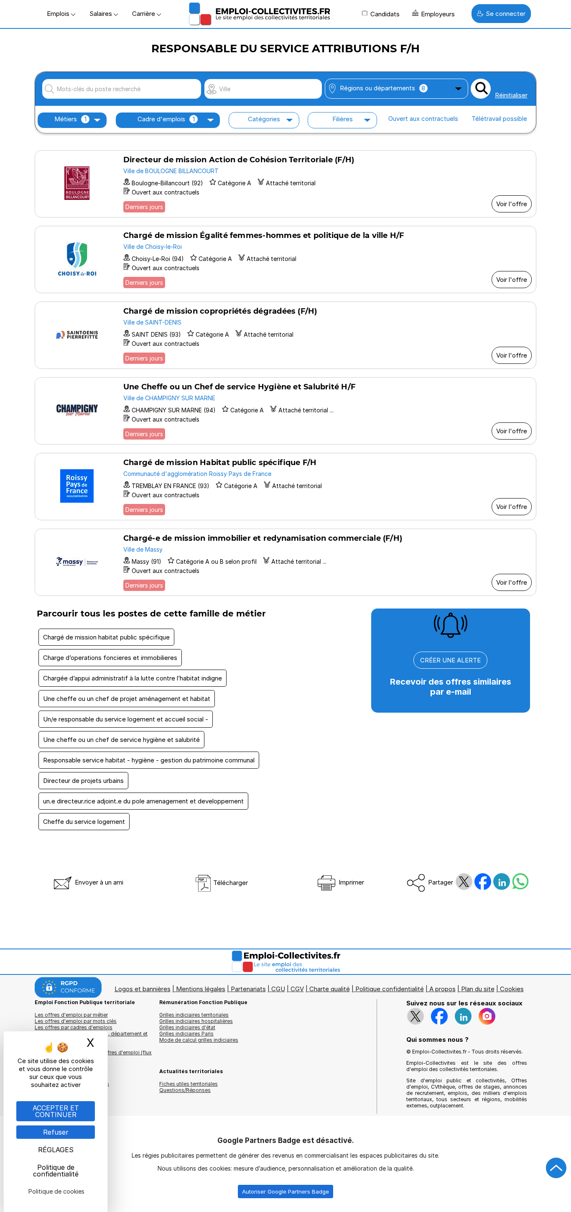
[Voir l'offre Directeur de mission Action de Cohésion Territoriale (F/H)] (285, 184)
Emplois (59, 14)
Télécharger (230, 883)
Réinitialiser (511, 95)
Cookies (512, 989)
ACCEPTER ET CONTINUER (56, 1111)
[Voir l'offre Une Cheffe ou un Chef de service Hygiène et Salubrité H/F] (285, 411)
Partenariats (248, 989)
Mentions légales (200, 989)
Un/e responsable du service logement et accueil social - (125, 719)
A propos (442, 989)
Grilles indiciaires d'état (187, 1027)
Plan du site (478, 989)
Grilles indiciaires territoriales (194, 1015)
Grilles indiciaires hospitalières (196, 1021)
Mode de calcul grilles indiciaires (198, 1040)
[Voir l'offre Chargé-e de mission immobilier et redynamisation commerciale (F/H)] (285, 562)
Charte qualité (329, 989)
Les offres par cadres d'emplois (73, 1027)
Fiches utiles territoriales (188, 1084)
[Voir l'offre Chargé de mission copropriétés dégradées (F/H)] (285, 335)
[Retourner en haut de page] (556, 1168)
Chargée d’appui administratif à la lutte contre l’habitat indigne (132, 678)
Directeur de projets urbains (83, 781)
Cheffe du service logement (84, 822)
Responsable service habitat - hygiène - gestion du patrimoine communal (149, 760)
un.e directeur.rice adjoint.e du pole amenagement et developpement (143, 801)
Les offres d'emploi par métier (71, 1015)
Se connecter (505, 14)
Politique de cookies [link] (56, 1191)
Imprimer (350, 882)
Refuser (56, 1132)
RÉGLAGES (56, 1150)
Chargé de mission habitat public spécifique (106, 637)
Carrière (144, 14)
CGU (278, 989)
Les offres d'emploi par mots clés (76, 1021)
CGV (297, 989)
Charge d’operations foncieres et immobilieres (110, 658)
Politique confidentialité (389, 989)
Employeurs (438, 14)
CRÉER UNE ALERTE (450, 660)
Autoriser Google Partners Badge (285, 1191)
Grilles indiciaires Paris (186, 1033)
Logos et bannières (143, 989)
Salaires (101, 14)
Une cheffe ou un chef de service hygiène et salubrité (121, 740)
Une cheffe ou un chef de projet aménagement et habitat (126, 699)
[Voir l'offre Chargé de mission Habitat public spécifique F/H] (285, 486)
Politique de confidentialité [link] (56, 1170)
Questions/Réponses (185, 1090)
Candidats (385, 14)
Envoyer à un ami (98, 882)
